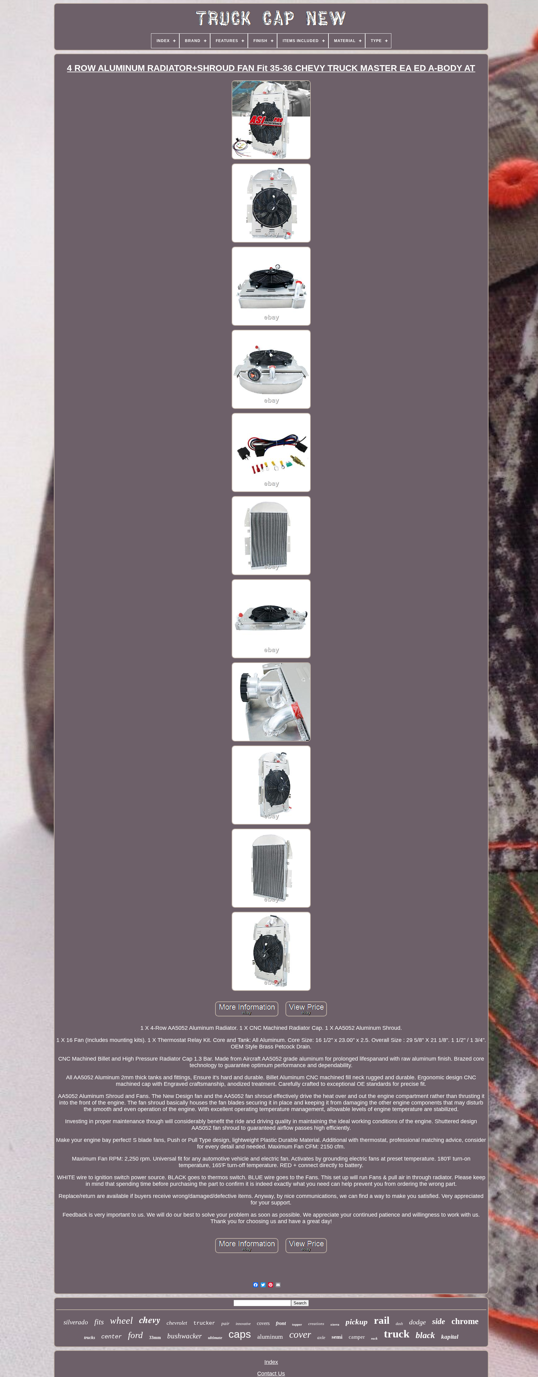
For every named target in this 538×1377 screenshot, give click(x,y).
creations (316, 1323)
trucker (204, 1323)
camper (357, 1337)
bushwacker (184, 1336)
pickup (357, 1322)
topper (297, 1324)
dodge (417, 1322)
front (281, 1323)
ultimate (215, 1337)
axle (321, 1337)
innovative (243, 1324)
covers (263, 1323)
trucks (89, 1337)
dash (399, 1324)
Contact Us (271, 1373)
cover (300, 1334)
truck (396, 1334)
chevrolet (177, 1323)
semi (337, 1337)
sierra (334, 1324)
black (425, 1335)
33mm (155, 1337)
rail (381, 1320)
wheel (121, 1320)
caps (240, 1334)
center (111, 1336)
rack (374, 1338)
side (438, 1321)
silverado (76, 1322)
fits (99, 1322)
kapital (449, 1336)
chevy (149, 1319)
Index (271, 1362)
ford (135, 1335)
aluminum (270, 1336)
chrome (465, 1321)
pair (225, 1323)
